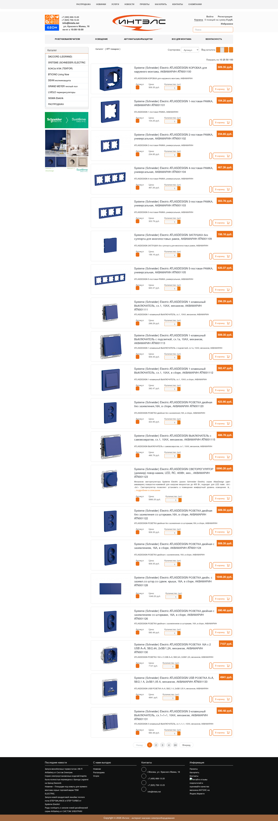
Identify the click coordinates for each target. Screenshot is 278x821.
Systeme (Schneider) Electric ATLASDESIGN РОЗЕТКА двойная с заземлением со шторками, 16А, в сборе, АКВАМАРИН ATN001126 (174, 614)
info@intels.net (70, 23)
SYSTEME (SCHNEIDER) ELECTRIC (66, 62)
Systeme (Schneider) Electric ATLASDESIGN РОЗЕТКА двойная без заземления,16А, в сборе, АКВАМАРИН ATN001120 (173, 404)
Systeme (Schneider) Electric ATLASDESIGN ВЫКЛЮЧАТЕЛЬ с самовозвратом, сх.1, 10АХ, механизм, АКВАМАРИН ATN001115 (174, 437)
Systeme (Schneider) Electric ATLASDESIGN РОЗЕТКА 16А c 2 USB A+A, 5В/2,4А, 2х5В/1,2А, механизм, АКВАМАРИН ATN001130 (172, 648)
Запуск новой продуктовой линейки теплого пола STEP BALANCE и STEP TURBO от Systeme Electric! (65, 800)
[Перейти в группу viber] (52, 17)
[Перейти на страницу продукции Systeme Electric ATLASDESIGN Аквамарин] (56, 151)
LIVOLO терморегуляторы (61, 92)
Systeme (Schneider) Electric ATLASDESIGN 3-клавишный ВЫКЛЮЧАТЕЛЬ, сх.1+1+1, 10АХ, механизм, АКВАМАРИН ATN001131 (171, 715)
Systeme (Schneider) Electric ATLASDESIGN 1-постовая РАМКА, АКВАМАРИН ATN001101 (173, 103)
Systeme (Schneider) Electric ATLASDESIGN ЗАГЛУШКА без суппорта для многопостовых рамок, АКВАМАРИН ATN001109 (173, 237)
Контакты (177, 4)
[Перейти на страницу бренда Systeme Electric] (66, 120)
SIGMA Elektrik (55, 98)
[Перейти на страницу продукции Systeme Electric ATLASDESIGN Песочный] (77, 151)
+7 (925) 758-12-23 (70, 19)
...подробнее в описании (147, 490)
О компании (195, 4)
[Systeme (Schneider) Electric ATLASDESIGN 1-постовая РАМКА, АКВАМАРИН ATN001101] (110, 112)
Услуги (115, 4)
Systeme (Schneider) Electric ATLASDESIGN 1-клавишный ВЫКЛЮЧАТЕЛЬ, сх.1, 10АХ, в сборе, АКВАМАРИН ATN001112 (173, 370)
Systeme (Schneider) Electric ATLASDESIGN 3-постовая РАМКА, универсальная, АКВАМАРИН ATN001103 (173, 203)
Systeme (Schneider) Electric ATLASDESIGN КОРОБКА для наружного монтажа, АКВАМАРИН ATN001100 (170, 69)
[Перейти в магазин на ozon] (52, 28)
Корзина (198, 19)
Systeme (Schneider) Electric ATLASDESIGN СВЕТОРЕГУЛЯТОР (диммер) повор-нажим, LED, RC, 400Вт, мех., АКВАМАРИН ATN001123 (173, 473)
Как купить (161, 4)
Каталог (52, 50)
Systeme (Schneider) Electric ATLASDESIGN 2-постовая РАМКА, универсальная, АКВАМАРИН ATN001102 (173, 136)
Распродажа (83, 4)
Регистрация (225, 16)
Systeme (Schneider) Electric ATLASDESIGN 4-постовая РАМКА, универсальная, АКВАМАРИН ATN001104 (173, 170)
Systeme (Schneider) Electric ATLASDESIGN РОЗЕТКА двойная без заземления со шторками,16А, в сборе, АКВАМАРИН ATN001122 (173, 514)
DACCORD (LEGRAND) (60, 56)
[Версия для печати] (231, 49)
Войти (209, 16)
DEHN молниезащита (59, 80)
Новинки (101, 4)
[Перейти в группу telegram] (57, 17)
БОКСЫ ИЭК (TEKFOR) (60, 68)
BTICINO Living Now (58, 74)
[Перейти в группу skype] (47, 22)
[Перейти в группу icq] (52, 22)
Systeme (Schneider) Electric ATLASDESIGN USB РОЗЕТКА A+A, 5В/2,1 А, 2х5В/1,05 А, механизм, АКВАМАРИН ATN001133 (174, 679)
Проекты (144, 4)
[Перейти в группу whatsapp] (47, 17)
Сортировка (174, 49)
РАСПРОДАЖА (56, 104)
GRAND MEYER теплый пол (63, 86)
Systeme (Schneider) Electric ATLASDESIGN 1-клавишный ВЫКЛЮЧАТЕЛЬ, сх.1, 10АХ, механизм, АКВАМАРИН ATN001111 (170, 305)
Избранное (226, 23)
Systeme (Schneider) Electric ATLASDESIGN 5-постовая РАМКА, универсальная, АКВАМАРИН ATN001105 (173, 270)
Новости (129, 4)
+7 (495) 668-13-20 (70, 17)
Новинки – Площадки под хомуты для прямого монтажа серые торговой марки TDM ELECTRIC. (66, 790)
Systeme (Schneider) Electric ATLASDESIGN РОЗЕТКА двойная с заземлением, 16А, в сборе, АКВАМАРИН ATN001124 (174, 546)
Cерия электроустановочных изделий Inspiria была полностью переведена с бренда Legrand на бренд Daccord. (66, 779)
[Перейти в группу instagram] (57, 22)
